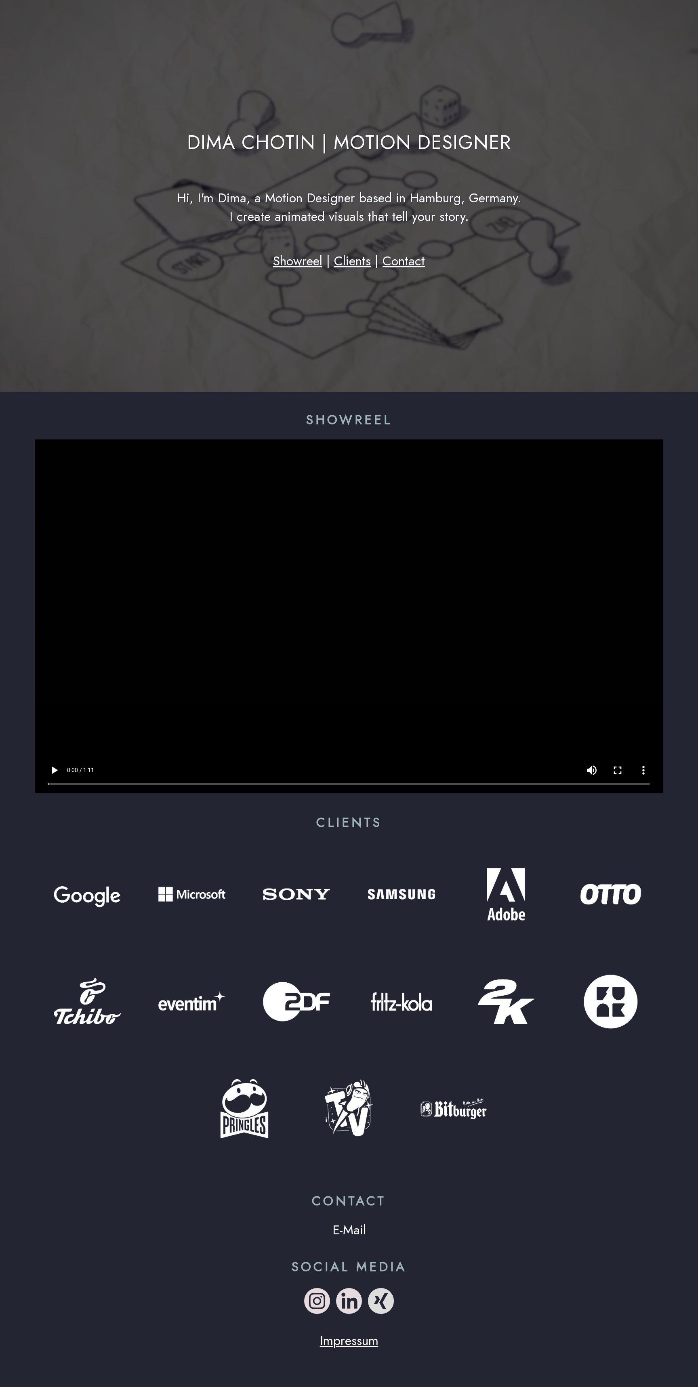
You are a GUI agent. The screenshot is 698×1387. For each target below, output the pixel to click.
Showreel (297, 261)
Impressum (349, 1340)
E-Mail (349, 1230)
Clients (352, 261)
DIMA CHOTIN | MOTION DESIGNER (349, 142)
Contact (404, 261)
